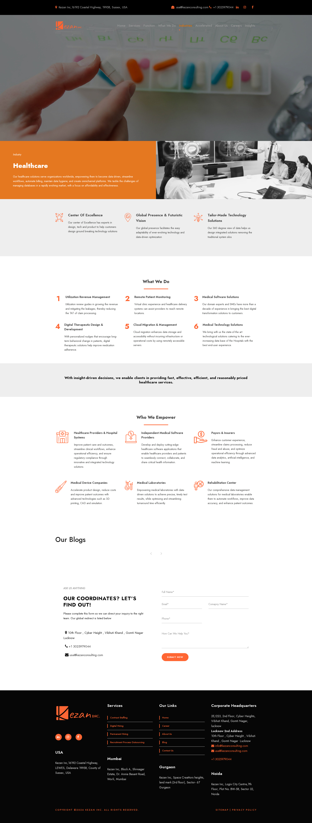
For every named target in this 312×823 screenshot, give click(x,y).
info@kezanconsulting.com (231, 746)
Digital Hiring (116, 726)
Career (165, 726)
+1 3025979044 (80, 646)
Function (149, 25)
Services (134, 25)
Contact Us (167, 750)
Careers (236, 25)
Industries (185, 25)
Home (121, 25)
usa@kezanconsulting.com (86, 655)
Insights (250, 25)
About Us (221, 25)
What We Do (167, 25)
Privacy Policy (244, 809)
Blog (164, 742)
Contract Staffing (118, 717)
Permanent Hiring (119, 734)
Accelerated (203, 25)
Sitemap (222, 809)
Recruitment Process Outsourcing (127, 742)
